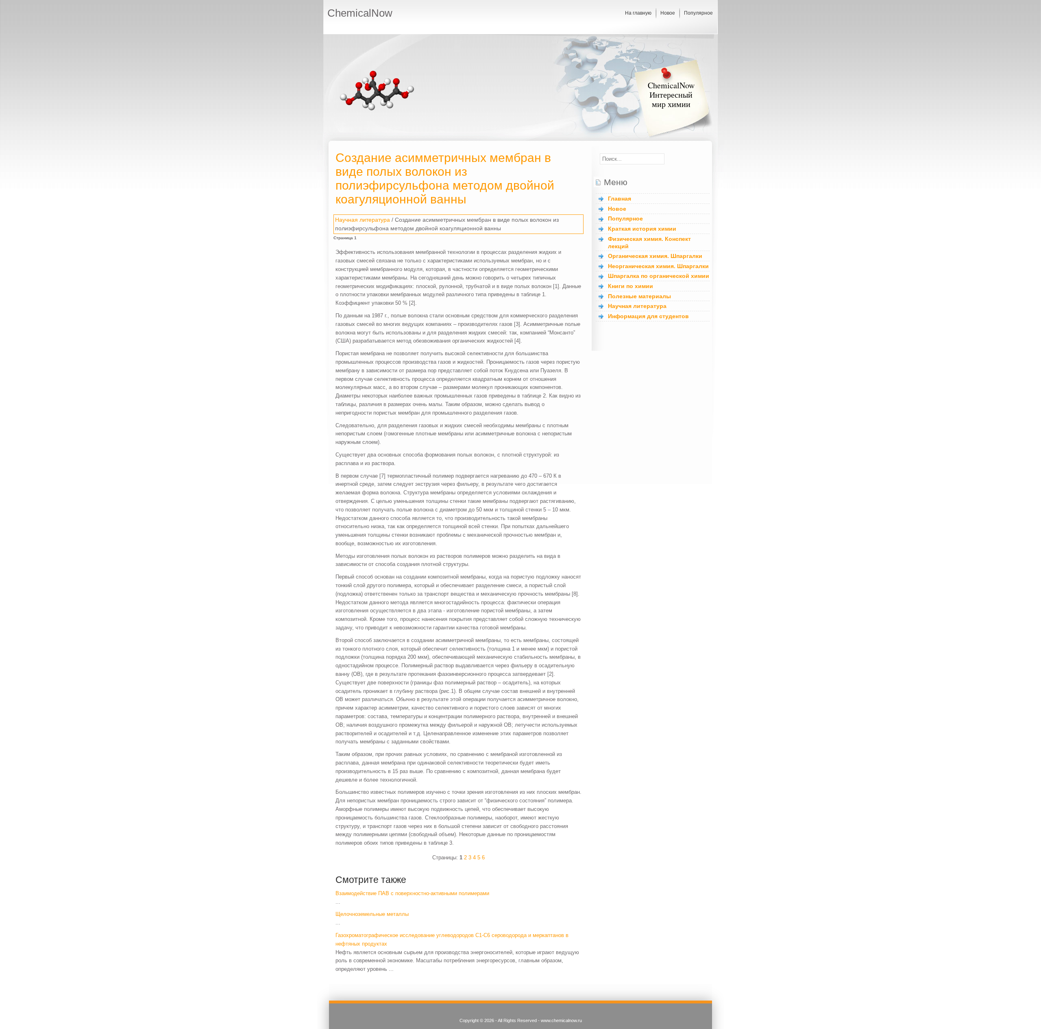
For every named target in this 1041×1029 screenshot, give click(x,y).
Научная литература (362, 219)
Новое (667, 13)
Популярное (698, 13)
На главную (638, 13)
